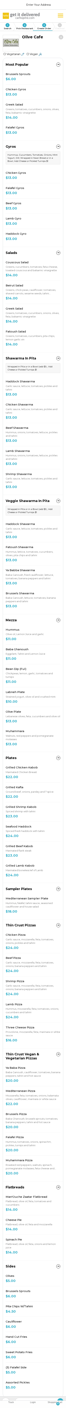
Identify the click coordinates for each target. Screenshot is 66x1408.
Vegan (34, 54)
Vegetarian (14, 54)
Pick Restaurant (24, 27)
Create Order (44, 27)
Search (7, 27)
